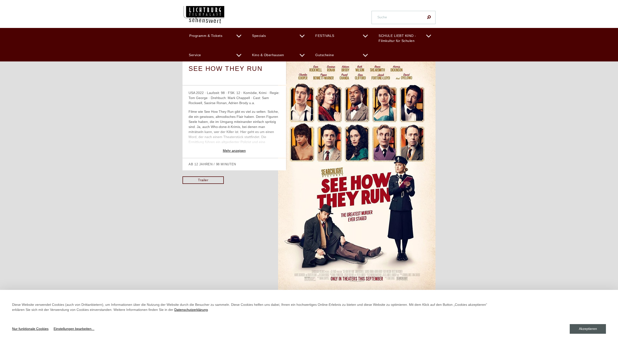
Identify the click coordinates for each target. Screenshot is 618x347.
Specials (259, 36)
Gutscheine (324, 55)
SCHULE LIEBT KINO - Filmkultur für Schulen (397, 38)
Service (195, 55)
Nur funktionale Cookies (30, 329)
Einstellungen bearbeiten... (74, 329)
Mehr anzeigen (234, 151)
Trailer (203, 180)
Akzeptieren (588, 329)
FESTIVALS (324, 36)
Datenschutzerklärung (191, 310)
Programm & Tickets (205, 36)
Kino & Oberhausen (268, 55)
